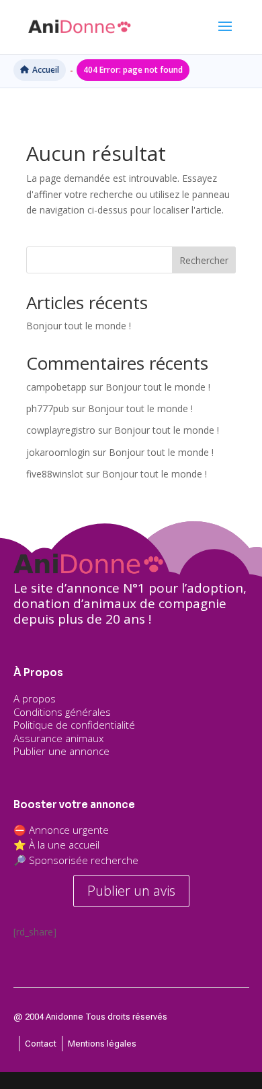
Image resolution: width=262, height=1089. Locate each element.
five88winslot (54, 473)
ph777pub (47, 408)
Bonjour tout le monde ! (78, 325)
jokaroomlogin (58, 452)
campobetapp (56, 387)
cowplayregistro (60, 430)
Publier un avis (131, 891)
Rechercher (203, 260)
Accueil (45, 69)
